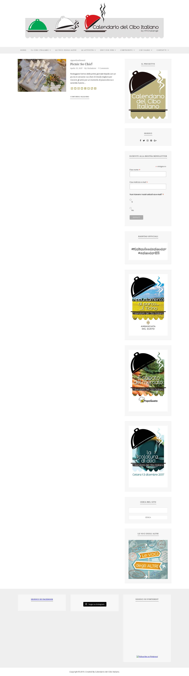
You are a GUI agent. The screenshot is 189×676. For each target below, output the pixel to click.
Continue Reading (79, 97)
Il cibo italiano (40, 50)
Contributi (126, 50)
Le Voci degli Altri (66, 50)
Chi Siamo (144, 50)
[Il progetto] (148, 94)
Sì (132, 202)
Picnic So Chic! (81, 64)
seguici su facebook (42, 599)
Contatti (162, 50)
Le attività (87, 50)
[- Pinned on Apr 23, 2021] (132, 609)
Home (23, 50)
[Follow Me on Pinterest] (147, 657)
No (132, 210)
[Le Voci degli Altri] (148, 559)
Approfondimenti (77, 60)
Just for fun (107, 50)
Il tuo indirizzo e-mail (139, 182)
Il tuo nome (135, 169)
